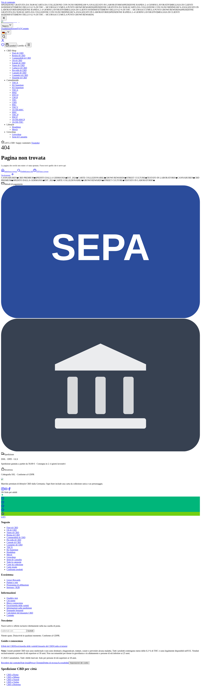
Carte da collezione (15, 564)
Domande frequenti (15, 610)
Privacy (33, 663)
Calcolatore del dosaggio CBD (20, 613)
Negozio (5, 26)
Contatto (25, 28)
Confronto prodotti (15, 569)
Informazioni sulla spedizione (19, 608)
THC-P (15, 115)
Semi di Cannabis (19, 137)
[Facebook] (9, 490)
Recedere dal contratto (10, 663)
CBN (14, 102)
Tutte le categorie (14, 562)
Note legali (25, 663)
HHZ (14, 92)
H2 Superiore (18, 85)
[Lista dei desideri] (2, 46)
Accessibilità (63, 663)
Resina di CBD (18, 55)
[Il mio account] (2, 41)
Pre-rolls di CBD (19, 70)
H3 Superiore (18, 87)
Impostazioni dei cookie (79, 663)
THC (14, 100)
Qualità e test (12, 598)
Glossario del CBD (45, 646)
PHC (14, 105)
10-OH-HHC (18, 110)
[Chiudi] (4, 18)
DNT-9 (15, 95)
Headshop (16, 127)
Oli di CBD (17, 60)
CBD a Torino (13, 682)
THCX (15, 82)
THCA (15, 90)
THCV (15, 107)
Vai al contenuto (8, 2)
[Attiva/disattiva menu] (28, 45)
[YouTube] (6, 490)
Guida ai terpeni (60, 646)
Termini (39, 663)
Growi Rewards (13, 580)
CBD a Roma (12, 674)
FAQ (19, 28)
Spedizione (12, 28)
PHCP (15, 117)
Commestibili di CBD (21, 58)
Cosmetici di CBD (20, 75)
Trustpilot (35, 143)
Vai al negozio (5, 175)
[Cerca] (4, 36)
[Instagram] (2, 490)
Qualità (4, 28)
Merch (15, 129)
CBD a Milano (13, 677)
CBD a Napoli (13, 679)
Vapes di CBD (18, 65)
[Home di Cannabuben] (10, 21)
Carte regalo (12, 567)
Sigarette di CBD (19, 78)
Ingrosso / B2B (13, 587)
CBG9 (15, 97)
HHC (14, 112)
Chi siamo (11, 600)
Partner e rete (12, 582)
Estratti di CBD (18, 63)
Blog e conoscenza (15, 603)
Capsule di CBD (19, 73)
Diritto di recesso (50, 663)
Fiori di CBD (18, 53)
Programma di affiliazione (18, 585)
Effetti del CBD (8, 646)
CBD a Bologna (14, 684)
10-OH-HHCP (18, 119)
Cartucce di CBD (19, 68)
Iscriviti (30, 631)
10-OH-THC (17, 122)
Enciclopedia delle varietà (18, 605)
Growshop (16, 134)
